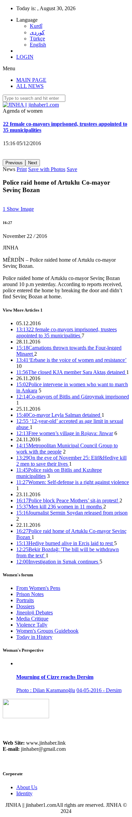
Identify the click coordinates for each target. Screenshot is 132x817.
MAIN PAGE (31, 80)
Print (22, 169)
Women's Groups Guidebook (47, 631)
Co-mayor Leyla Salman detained (59, 415)
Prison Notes (30, 594)
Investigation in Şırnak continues (58, 561)
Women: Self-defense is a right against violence (72, 482)
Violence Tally (31, 625)
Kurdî (36, 26)
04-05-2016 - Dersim (99, 690)
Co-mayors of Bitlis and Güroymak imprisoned (72, 397)
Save (72, 169)
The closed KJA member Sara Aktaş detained (71, 372)
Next (32, 162)
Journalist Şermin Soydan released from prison (72, 513)
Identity (24, 793)
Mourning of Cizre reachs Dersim (54, 677)
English (38, 45)
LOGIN (25, 57)
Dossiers (25, 606)
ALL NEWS (30, 86)
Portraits (25, 600)
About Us (26, 787)
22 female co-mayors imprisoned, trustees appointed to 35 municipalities (66, 332)
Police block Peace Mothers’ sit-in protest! (67, 500)
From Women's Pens (38, 588)
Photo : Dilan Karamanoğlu (45, 690)
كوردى (37, 32)
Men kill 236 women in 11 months (59, 506)
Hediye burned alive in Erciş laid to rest (65, 543)
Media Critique (32, 618)
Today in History (34, 637)
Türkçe (37, 38)
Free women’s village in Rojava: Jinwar (64, 433)
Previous (14, 162)
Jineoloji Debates (34, 612)
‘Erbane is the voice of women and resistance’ (71, 360)
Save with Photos (46, 169)
